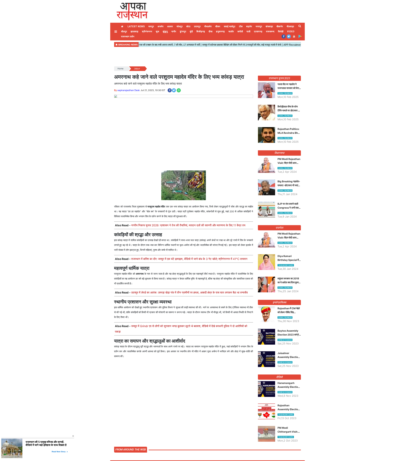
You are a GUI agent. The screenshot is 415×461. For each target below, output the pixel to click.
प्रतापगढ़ (258, 31)
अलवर (170, 26)
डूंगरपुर (183, 31)
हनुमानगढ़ (220, 31)
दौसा (211, 31)
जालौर (231, 31)
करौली (240, 31)
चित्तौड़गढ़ (200, 31)
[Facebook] (284, 36)
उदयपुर (197, 26)
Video (291, 31)
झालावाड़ (134, 31)
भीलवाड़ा (290, 26)
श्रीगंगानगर (147, 31)
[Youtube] (294, 36)
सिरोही (281, 31)
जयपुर (151, 26)
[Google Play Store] (300, 36)
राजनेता (279, 227)
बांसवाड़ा (269, 26)
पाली (248, 31)
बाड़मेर (249, 26)
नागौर (173, 31)
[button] (116, 31)
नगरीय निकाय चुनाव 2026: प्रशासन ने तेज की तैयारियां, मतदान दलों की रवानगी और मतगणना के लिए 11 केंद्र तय (188, 225)
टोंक (241, 26)
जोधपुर (180, 26)
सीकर (217, 26)
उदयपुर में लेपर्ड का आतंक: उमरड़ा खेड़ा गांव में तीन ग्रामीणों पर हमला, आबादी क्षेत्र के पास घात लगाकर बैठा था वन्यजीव (189, 292)
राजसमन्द (270, 31)
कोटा (188, 26)
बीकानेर (280, 26)
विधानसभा (279, 153)
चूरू (157, 31)
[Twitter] (289, 36)
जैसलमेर (208, 26)
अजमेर (161, 26)
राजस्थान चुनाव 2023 (279, 78)
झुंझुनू (165, 31)
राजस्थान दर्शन (127, 36)
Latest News (136, 26)
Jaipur (137, 68)
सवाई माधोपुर (229, 26)
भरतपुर (259, 26)
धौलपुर (124, 31)
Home (122, 26)
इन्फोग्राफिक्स (279, 302)
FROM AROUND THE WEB (130, 449)
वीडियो (279, 377)
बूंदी (191, 31)
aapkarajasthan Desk (128, 90)
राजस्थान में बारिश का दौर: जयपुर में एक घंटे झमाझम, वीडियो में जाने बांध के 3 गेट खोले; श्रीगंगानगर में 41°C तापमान (189, 259)
